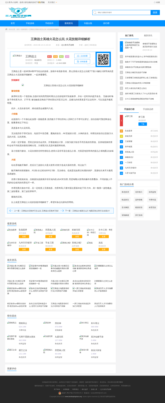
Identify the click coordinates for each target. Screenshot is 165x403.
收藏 (158, 2)
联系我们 (75, 389)
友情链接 (66, 389)
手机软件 (49, 23)
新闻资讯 (69, 23)
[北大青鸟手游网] (18, 12)
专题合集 (88, 23)
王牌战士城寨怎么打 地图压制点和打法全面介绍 (90, 211)
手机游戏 (30, 23)
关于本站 (57, 389)
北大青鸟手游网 (105, 389)
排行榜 (106, 23)
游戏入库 (94, 389)
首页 (13, 23)
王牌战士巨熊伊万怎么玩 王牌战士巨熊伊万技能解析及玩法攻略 (39, 211)
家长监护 (85, 389)
